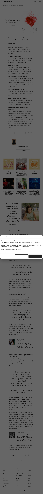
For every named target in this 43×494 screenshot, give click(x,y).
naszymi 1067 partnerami (9, 242)
